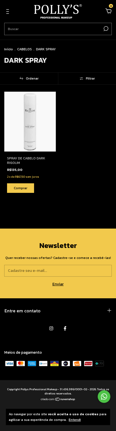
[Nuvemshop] (58, 400)
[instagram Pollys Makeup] (51, 328)
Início (8, 49)
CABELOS (24, 49)
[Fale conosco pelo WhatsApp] (104, 396)
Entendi (75, 419)
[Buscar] (105, 28)
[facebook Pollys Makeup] (65, 328)
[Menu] (8, 12)
